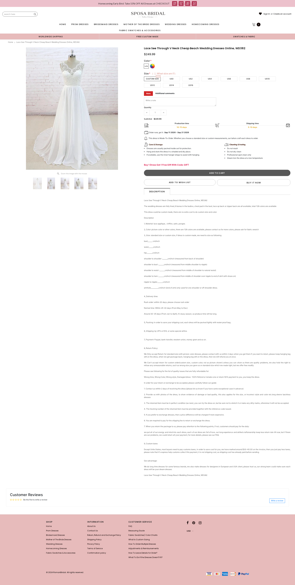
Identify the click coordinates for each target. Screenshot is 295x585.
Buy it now (254, 182)
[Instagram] (200, 522)
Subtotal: (148, 119)
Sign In (267, 14)
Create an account (282, 14)
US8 (248, 79)
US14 (171, 85)
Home (10, 42)
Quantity (147, 107)
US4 (210, 79)
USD (189, 530)
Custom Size (152, 79)
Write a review (277, 500)
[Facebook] (188, 522)
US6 (229, 79)
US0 (171, 79)
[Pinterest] (193, 522)
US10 (267, 79)
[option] (50, 36)
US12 (152, 85)
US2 (191, 79)
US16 (190, 85)
